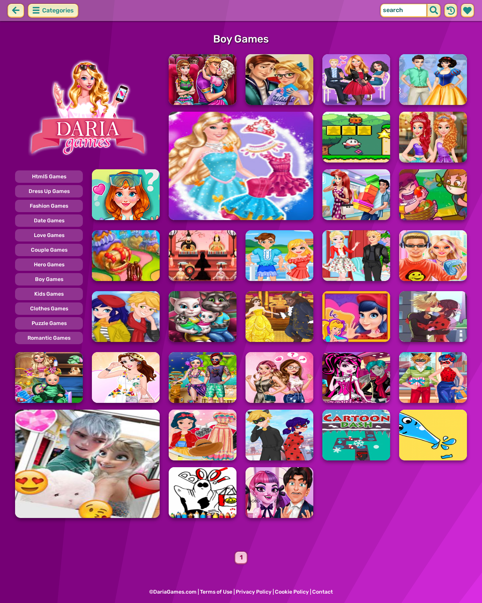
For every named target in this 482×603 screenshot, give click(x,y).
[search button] (434, 10)
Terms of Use (216, 592)
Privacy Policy (254, 592)
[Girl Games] (87, 108)
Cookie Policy (292, 592)
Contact (322, 592)
